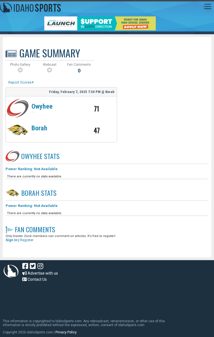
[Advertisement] (104, 297)
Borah (39, 128)
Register (26, 240)
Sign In (12, 240)
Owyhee (42, 106)
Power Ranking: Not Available (32, 169)
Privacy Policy (66, 332)
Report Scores (20, 82)
